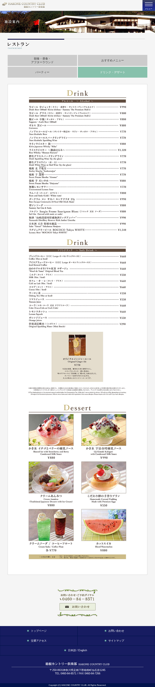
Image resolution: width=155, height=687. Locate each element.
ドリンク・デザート (112, 72)
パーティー (42, 72)
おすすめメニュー (112, 60)
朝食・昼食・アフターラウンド (42, 60)
